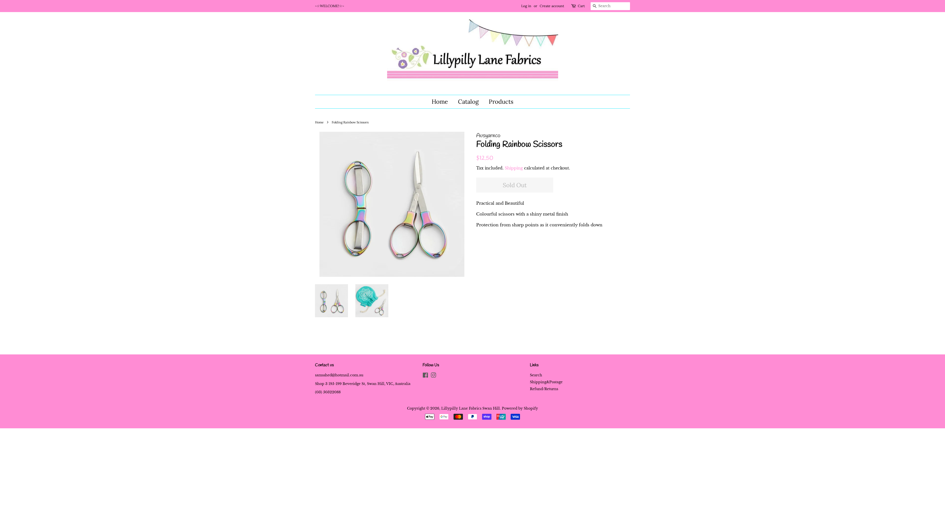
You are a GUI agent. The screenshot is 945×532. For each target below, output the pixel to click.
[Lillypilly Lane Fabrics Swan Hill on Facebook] (425, 376)
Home (440, 101)
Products (501, 101)
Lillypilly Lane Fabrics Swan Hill (470, 408)
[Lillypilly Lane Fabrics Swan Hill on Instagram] (433, 376)
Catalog (468, 101)
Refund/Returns (544, 389)
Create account (552, 6)
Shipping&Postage (546, 382)
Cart (581, 6)
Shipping (514, 168)
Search (536, 375)
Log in (526, 6)
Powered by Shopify (520, 408)
